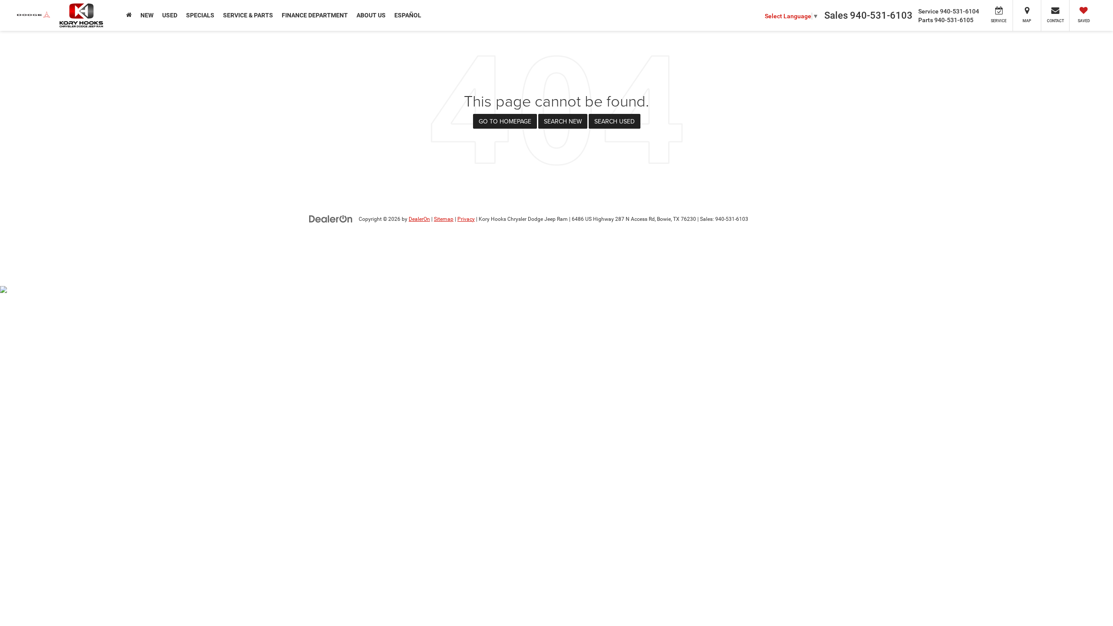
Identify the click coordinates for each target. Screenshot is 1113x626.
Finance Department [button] (315, 15)
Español (407, 15)
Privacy (466, 219)
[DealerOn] (331, 218)
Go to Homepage (505, 121)
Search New (563, 121)
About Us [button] (371, 15)
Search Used (614, 121)
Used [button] (169, 15)
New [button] (146, 15)
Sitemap (443, 219)
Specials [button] (200, 15)
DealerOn (419, 219)
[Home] (129, 15)
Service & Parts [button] (248, 15)
